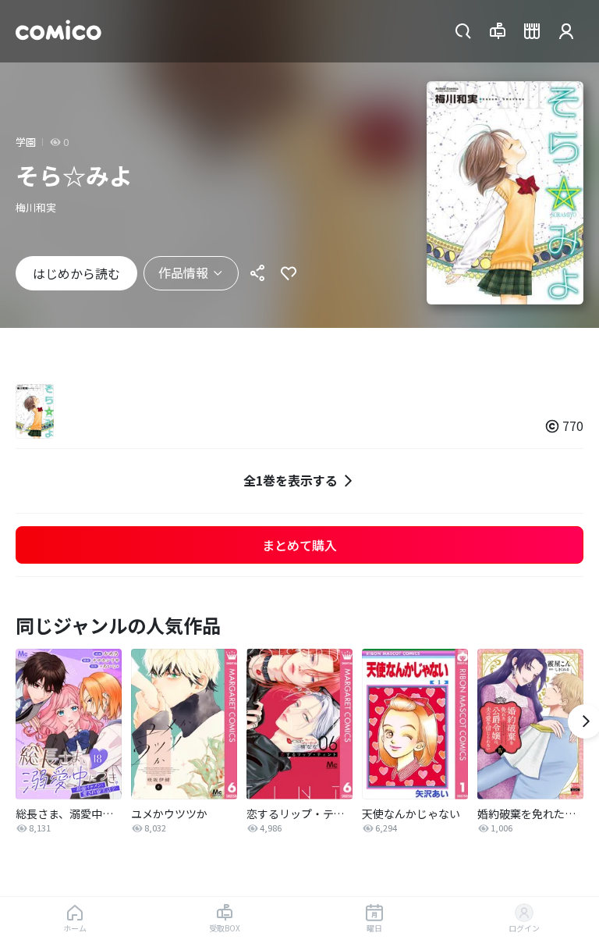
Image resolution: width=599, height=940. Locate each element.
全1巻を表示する (290, 480)
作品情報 (183, 272)
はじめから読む (76, 273)
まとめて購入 (299, 545)
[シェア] (257, 273)
